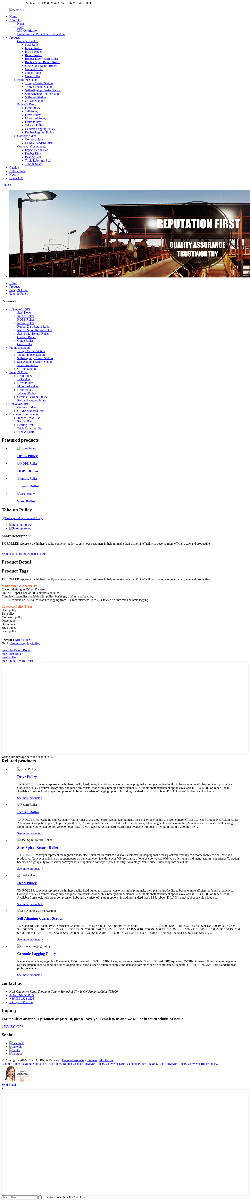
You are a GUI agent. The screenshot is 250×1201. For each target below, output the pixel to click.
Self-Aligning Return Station (42, 93)
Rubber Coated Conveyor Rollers (83, 1063)
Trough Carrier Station (39, 83)
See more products (30, 798)
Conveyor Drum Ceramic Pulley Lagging (131, 1063)
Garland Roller (34, 69)
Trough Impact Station (39, 86)
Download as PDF (34, 553)
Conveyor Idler (26, 136)
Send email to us (12, 553)
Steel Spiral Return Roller (41, 65)
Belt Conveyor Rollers (172, 1063)
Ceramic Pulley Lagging (17, 1063)
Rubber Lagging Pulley (39, 132)
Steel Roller (32, 44)
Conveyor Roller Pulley (202, 1063)
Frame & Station (27, 79)
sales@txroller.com (13, 3)
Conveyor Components (31, 146)
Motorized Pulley (35, 118)
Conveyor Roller (27, 41)
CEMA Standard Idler (38, 143)
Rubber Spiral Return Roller (42, 62)
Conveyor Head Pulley (47, 1063)
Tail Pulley (31, 111)
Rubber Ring (33, 153)
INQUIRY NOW (12, 1026)
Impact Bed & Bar (36, 150)
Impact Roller (33, 48)
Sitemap (92, 1060)
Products (14, 37)
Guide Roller (33, 72)
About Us (15, 20)
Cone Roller (32, 76)
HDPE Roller (33, 51)
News (20, 23)
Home (13, 16)
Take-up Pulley (34, 125)
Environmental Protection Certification (41, 34)
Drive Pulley (33, 114)
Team (20, 27)
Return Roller (33, 55)
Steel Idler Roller (12, 653)
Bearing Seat (33, 157)
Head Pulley (32, 107)
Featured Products (73, 1060)
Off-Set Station (34, 100)
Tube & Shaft (33, 164)
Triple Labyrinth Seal (38, 160)
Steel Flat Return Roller (16, 650)
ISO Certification (27, 30)
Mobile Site (106, 1060)
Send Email (9, 1084)
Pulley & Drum (26, 104)
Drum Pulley (33, 122)
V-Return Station (35, 97)
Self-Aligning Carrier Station (43, 90)
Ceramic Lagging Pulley (40, 129)
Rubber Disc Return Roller (41, 58)
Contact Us (16, 178)
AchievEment (17, 171)
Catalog (14, 167)
